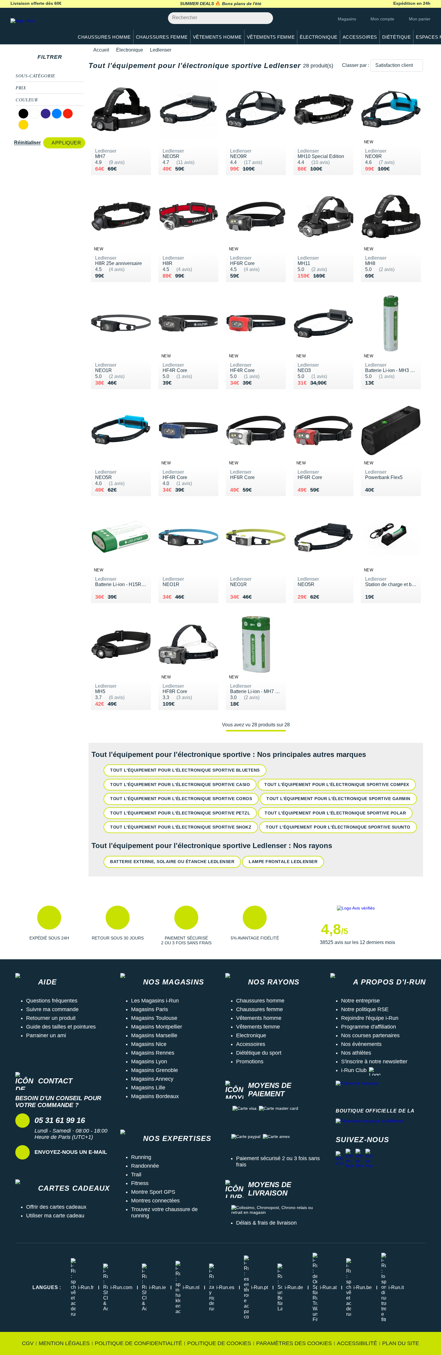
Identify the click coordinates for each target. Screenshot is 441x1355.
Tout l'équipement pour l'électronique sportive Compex (336, 784)
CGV (28, 1343)
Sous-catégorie (35, 75)
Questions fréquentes (51, 1001)
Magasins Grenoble (154, 1070)
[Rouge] (68, 113)
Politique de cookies (219, 1343)
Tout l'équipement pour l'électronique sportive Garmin (338, 798)
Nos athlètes (356, 1053)
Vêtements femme (258, 1027)
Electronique (251, 1035)
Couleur (27, 99)
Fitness (139, 1183)
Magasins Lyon (149, 1062)
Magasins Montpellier (156, 1027)
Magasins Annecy (152, 1079)
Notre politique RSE (364, 1009)
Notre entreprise (360, 1001)
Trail (136, 1175)
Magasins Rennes (152, 1053)
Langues (46, 1287)
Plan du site (400, 1343)
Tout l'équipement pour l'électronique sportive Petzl (180, 813)
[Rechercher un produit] (265, 18)
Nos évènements (361, 1044)
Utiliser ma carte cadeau (55, 1216)
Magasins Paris (149, 1009)
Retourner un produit (51, 1018)
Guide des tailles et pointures (61, 1027)
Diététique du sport (258, 1053)
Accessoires (250, 1044)
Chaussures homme (260, 1001)
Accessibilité (357, 1343)
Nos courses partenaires (370, 1035)
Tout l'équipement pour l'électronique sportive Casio (180, 784)
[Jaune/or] (23, 125)
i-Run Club (354, 1070)
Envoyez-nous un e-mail (70, 1152)
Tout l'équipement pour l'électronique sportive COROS (181, 798)
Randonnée (145, 1166)
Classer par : (355, 65)
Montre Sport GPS (153, 1192)
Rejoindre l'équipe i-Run (369, 1018)
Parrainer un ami (46, 1035)
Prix (21, 87)
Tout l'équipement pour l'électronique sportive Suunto (338, 827)
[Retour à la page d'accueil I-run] (39, 28)
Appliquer (66, 142)
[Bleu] (57, 113)
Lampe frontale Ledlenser (283, 861)
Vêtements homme (258, 1018)
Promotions (249, 1062)
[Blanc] (34, 113)
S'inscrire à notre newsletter (374, 1062)
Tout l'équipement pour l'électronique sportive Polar (335, 813)
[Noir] (23, 113)
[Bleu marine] (45, 113)
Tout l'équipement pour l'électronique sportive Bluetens (185, 770)
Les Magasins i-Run (155, 1001)
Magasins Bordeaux (155, 1096)
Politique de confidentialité (138, 1343)
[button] (49, 925)
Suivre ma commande (52, 1009)
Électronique (129, 49)
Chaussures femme (259, 1009)
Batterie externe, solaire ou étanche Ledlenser (172, 861)
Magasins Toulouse (154, 1018)
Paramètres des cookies (294, 1343)
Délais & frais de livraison (266, 1223)
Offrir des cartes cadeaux (56, 1207)
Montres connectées (155, 1201)
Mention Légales (64, 1343)
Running (141, 1157)
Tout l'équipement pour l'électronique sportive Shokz (180, 827)
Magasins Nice (148, 1044)
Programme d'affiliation (368, 1027)
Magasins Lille (148, 1088)
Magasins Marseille (154, 1035)
